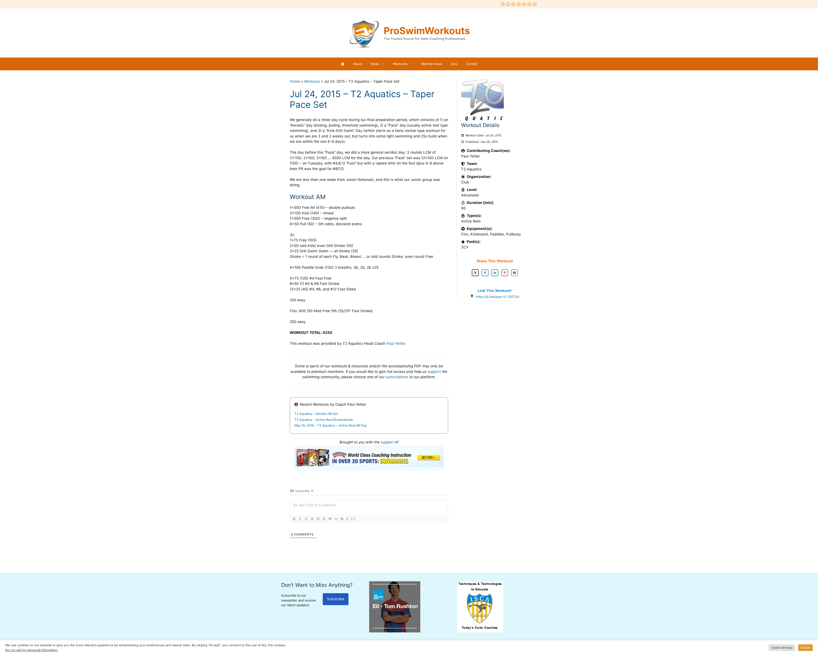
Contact (472, 64)
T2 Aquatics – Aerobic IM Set (316, 414)
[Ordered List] (318, 518)
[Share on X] (475, 272)
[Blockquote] (330, 518)
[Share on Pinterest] (504, 272)
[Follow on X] (503, 4)
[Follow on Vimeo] (529, 4)
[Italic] (300, 518)
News (375, 64)
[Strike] (312, 518)
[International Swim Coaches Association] (480, 631)
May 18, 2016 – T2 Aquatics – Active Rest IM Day (330, 425)
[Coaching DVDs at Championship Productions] (369, 469)
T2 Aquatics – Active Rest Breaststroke (323, 420)
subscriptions (397, 377)
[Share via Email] (514, 272)
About (357, 64)
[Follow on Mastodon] (508, 4)
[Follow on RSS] (535, 4)
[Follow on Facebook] (513, 4)
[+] (353, 518)
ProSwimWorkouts (427, 30)
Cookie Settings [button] (781, 647)
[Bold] (294, 518)
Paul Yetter (395, 343)
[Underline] (306, 518)
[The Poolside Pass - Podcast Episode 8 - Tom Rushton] (394, 631)
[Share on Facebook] (485, 272)
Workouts (400, 64)
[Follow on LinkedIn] (524, 4)
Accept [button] (805, 647)
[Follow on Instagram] (519, 4)
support (434, 371)
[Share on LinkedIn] (495, 272)
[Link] (342, 518)
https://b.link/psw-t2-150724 (497, 297)
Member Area (431, 64)
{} (347, 518)
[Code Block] (336, 518)
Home (295, 81)
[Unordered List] (324, 518)
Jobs (453, 64)
